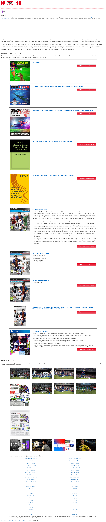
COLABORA (10, 520)
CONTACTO (24, 520)
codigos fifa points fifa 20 (92, 17)
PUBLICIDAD (4, 520)
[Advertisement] (53, 29)
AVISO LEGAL (17, 520)
